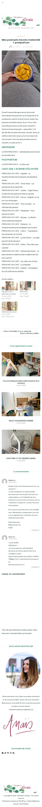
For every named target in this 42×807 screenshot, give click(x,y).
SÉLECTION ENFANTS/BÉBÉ (21, 420)
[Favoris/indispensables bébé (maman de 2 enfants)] (21, 364)
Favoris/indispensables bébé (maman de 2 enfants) (21, 382)
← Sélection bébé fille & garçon (16, 331)
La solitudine (26, 264)
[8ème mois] (28, 285)
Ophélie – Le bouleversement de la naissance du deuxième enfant (19, 176)
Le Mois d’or (24, 164)
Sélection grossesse (9, 312)
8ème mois (24, 291)
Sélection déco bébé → (30, 333)
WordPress (22, 801)
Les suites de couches (29, 261)
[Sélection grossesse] (10, 306)
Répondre (35, 530)
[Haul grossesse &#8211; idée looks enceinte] (10, 285)
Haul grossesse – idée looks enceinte (9, 292)
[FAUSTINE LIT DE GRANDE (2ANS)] (21, 441)
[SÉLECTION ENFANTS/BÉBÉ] (21, 404)
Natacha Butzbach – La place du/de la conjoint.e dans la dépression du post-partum (20, 254)
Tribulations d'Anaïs (23, 796)
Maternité (21, 36)
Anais (17, 46)
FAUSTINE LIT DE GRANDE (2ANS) (21, 458)
